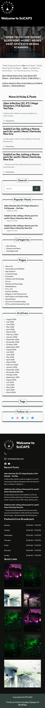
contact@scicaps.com (16, 459)
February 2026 (12, 334)
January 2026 (11, 337)
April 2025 (10, 359)
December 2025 (12, 339)
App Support (10, 271)
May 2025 (10, 357)
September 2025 (12, 347)
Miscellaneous (10, 286)
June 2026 (10, 324)
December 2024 (12, 370)
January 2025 (11, 367)
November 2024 (12, 372)
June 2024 (10, 385)
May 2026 (10, 327)
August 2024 (11, 380)
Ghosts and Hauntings (14, 284)
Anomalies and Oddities (14, 269)
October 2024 (11, 375)
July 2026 (10, 322)
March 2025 (11, 362)
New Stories (11, 246)
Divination (9, 276)
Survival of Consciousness (15, 301)
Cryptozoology (11, 274)
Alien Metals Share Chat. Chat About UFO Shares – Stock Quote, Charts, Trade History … (21, 76)
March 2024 (11, 392)
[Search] (36, 188)
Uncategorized (12, 251)
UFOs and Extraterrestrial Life (17, 304)
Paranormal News (13, 248)
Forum (8, 281)
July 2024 (10, 382)
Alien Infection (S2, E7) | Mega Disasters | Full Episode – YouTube (21, 207)
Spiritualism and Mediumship (16, 296)
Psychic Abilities (11, 291)
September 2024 (13, 377)
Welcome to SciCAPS (16, 18)
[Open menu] (2, 24)
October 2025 (11, 344)
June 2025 (10, 354)
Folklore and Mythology (14, 279)
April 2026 (10, 329)
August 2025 (11, 349)
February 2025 (12, 364)
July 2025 (10, 352)
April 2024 (10, 390)
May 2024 (10, 387)
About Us (9, 266)
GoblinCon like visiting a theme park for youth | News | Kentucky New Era (21, 216)
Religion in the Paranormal (15, 294)
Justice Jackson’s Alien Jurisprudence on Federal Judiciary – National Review (22, 84)
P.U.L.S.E (9, 289)
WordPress (22, 704)
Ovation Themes (29, 702)
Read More (10, 121)
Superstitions (10, 299)
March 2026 (11, 332)
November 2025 (12, 342)
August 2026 (11, 319)
